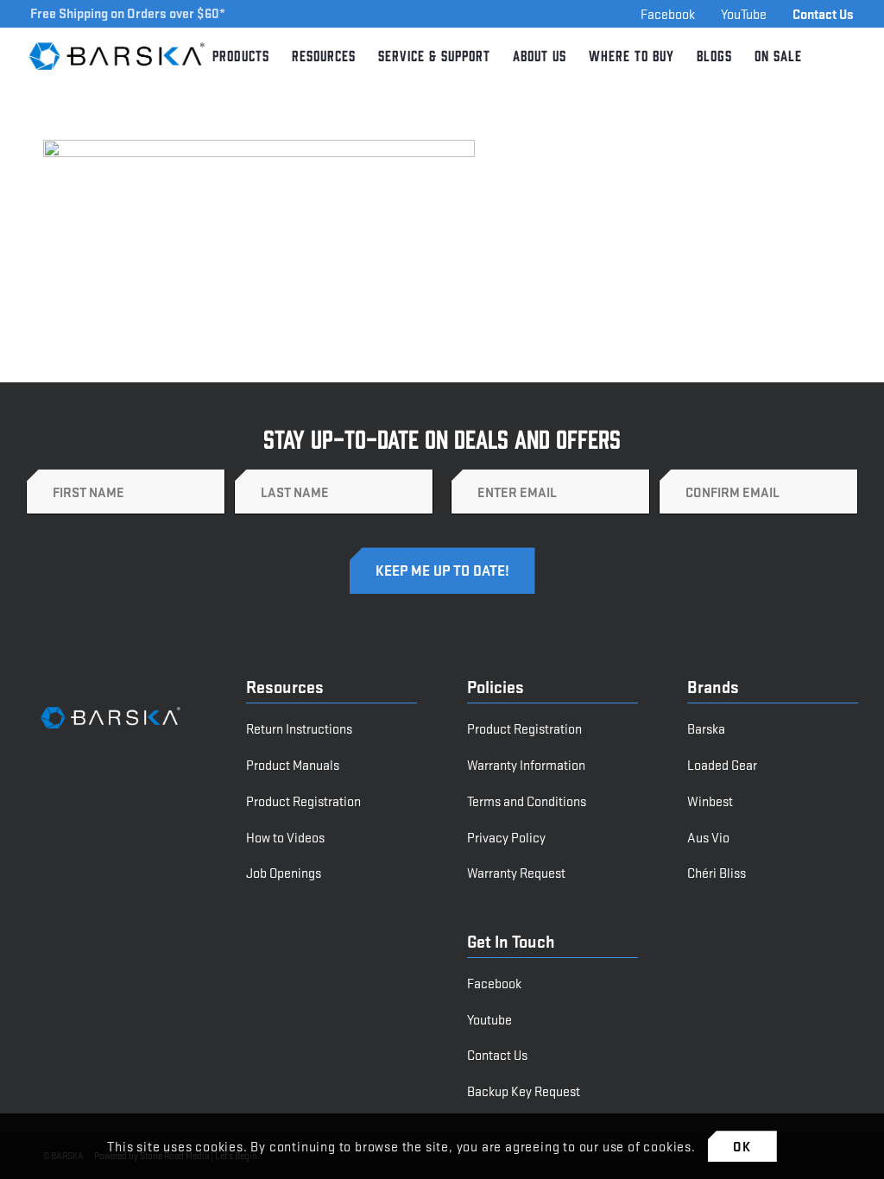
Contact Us (823, 13)
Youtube (489, 1019)
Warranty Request (516, 872)
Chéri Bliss (716, 872)
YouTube (744, 13)
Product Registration (303, 800)
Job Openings (283, 872)
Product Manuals (292, 764)
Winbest (710, 800)
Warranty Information (526, 764)
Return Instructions (299, 728)
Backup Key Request (523, 1090)
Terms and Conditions (526, 800)
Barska (706, 728)
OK (742, 1146)
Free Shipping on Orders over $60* (127, 12)
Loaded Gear (722, 764)
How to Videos (285, 837)
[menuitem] (241, 56)
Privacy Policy (506, 837)
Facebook (668, 13)
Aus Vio (708, 837)
